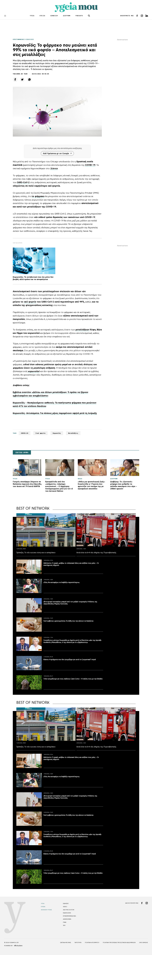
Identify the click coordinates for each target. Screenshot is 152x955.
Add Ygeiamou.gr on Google (56, 153)
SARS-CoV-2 (23, 182)
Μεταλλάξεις (73, 433)
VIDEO (65, 907)
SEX (64, 925)
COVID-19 (90, 165)
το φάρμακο (38, 196)
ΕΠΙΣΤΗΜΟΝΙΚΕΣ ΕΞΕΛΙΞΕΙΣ (23, 39)
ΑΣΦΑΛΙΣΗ (54, 16)
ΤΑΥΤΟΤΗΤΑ (78, 942)
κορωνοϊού (33, 371)
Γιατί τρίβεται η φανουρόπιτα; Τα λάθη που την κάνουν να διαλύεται (68, 621)
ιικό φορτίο (30, 301)
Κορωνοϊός (57, 433)
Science (54, 168)
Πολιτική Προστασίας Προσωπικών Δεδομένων (119, 942)
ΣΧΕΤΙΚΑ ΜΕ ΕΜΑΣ (65, 942)
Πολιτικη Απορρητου (92, 942)
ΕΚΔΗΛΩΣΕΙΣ (67, 913)
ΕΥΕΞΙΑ (42, 16)
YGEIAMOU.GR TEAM (20, 74)
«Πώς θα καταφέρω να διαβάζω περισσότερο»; (62, 582)
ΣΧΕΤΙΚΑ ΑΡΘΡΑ (21, 452)
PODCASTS (79, 16)
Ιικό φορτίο (40, 433)
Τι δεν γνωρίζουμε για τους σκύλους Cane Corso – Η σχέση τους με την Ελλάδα (73, 679)
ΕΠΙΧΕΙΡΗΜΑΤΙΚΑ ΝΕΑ (69, 916)
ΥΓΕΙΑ (32, 16)
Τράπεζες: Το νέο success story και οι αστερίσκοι (35, 552)
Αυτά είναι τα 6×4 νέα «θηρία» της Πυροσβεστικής (96, 552)
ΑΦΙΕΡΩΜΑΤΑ (67, 919)
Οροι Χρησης (143, 942)
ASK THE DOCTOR (68, 910)
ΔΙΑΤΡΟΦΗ (66, 16)
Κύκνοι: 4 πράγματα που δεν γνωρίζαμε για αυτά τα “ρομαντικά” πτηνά (70, 659)
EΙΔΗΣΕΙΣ (66, 903)
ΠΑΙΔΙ (64, 922)
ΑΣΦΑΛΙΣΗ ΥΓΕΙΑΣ (46, 910)
